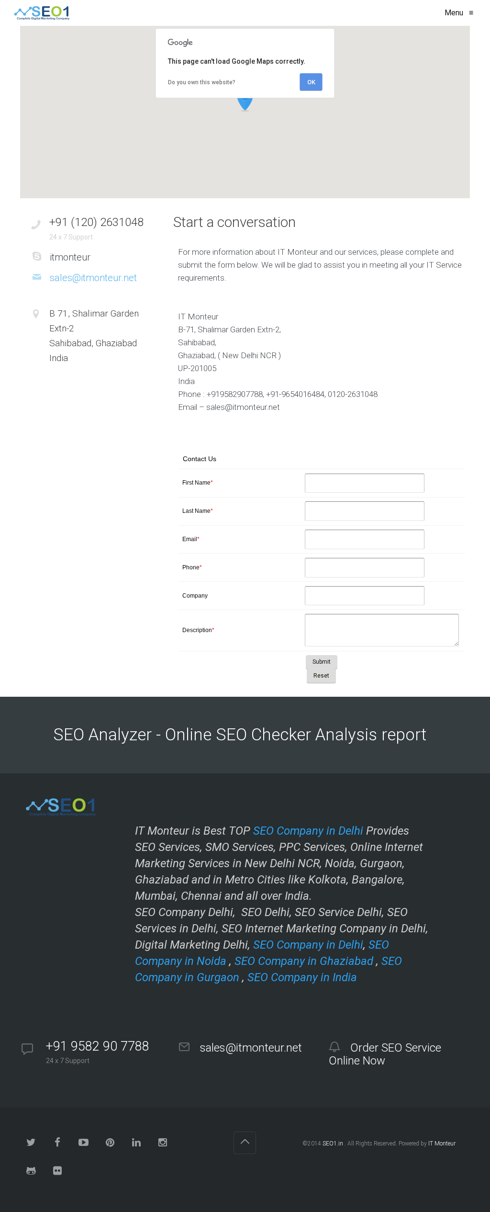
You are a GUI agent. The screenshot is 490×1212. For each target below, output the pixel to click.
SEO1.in (333, 1143)
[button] (245, 101)
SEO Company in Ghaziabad (303, 961)
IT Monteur (442, 1143)
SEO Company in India (302, 977)
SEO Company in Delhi (308, 831)
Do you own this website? (201, 82)
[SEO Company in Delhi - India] (40, 13)
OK (311, 82)
